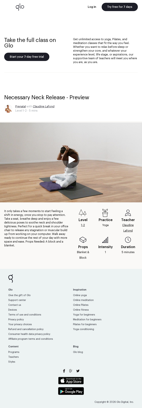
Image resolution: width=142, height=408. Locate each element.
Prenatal (20, 106)
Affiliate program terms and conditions (30, 339)
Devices (12, 310)
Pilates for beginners (85, 324)
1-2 (83, 225)
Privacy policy (16, 319)
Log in (92, 7)
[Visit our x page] (78, 371)
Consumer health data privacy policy (29, 334)
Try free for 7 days (119, 7)
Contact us (14, 305)
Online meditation (83, 300)
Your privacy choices (20, 324)
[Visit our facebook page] (64, 371)
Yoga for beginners (84, 315)
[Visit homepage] (20, 7)
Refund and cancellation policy (25, 329)
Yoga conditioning (83, 329)
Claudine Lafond (43, 106)
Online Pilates (80, 305)
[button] (71, 162)
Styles (11, 362)
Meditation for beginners (87, 319)
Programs (13, 352)
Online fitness (81, 310)
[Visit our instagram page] (71, 371)
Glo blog (78, 352)
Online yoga (80, 295)
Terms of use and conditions (24, 315)
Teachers (13, 357)
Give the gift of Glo (19, 295)
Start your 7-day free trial (27, 56)
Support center (17, 300)
